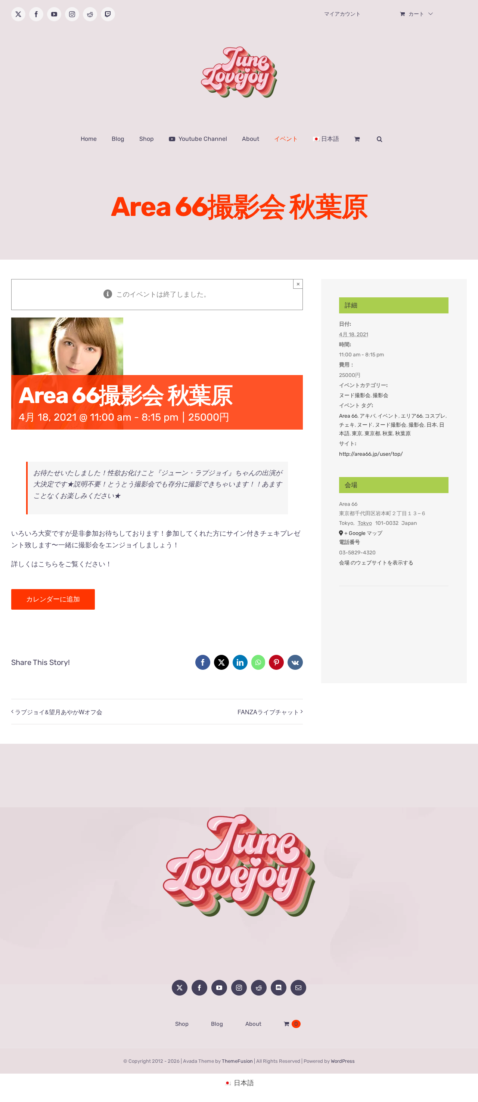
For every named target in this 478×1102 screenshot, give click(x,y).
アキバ (367, 416)
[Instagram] (239, 988)
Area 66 (348, 416)
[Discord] (278, 988)
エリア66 (411, 416)
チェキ (347, 425)
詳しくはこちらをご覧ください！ (61, 564)
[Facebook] (199, 988)
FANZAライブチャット (268, 712)
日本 (431, 425)
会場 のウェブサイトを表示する (376, 563)
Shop (182, 1024)
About (253, 1024)
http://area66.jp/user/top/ (371, 454)
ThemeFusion (237, 1061)
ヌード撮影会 (354, 395)
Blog (217, 1024)
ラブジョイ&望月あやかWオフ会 (58, 712)
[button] (379, 139)
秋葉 (387, 433)
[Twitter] (179, 988)
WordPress (343, 1061)
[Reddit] (259, 988)
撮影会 (380, 395)
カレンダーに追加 (53, 599)
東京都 (372, 433)
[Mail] (298, 988)
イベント (388, 416)
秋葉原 (403, 433)
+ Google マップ (363, 533)
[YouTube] (219, 988)
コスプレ (435, 416)
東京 (357, 433)
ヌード (365, 425)
